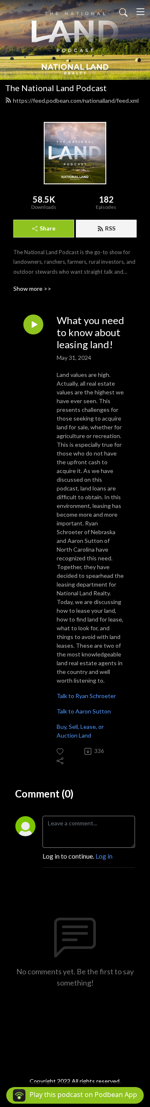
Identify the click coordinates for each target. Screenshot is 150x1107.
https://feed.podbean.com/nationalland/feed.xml (76, 100)
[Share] (60, 760)
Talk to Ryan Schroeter (86, 695)
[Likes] (60, 751)
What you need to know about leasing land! (90, 332)
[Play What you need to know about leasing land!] (33, 324)
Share (47, 228)
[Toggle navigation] (140, 12)
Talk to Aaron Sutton (84, 711)
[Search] (123, 11)
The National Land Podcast (56, 88)
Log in (103, 856)
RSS (110, 228)
